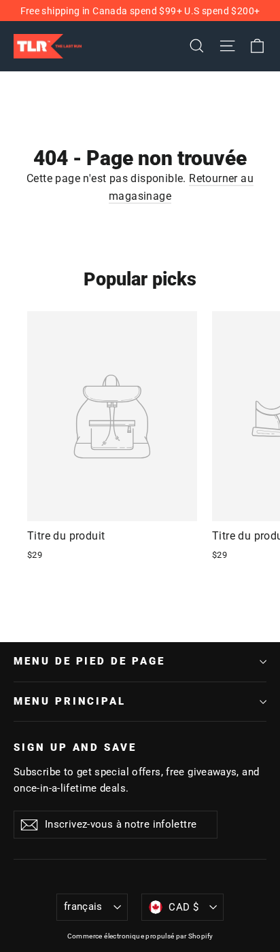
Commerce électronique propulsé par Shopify (140, 936)
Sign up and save (75, 747)
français (83, 906)
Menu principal (70, 701)
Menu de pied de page (89, 661)
